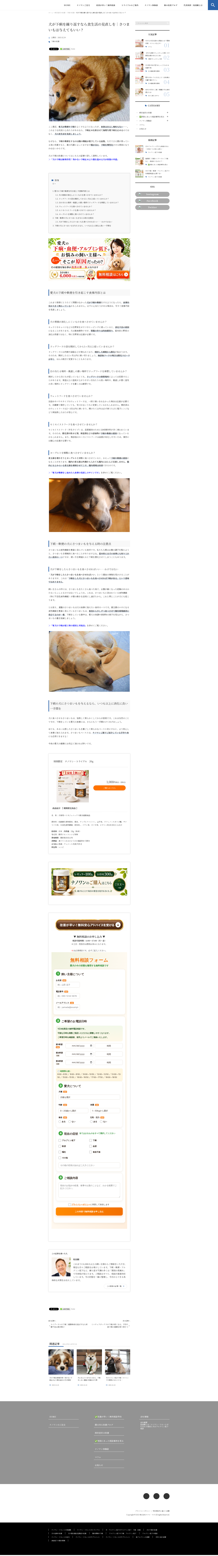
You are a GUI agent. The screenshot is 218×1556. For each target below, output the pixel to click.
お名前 (61, 980)
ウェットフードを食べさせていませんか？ (75, 206)
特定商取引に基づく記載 (161, 1511)
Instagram (152, 194)
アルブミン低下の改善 (155, 152)
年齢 (62, 1105)
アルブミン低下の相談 (149, 1533)
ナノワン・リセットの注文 (60, 1537)
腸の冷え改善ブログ (104, 1424)
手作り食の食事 (161, 1537)
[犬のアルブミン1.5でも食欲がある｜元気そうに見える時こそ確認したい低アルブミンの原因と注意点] (139, 149)
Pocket (73, 49)
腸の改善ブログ (170, 5)
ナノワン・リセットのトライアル (88, 1530)
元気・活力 (97, 1117)
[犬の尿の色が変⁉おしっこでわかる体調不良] (139, 68)
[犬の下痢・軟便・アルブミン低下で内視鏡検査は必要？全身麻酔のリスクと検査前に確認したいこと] (139, 173)
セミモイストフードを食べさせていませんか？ (77, 210)
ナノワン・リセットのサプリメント (88, 1537)
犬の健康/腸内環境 (153, 71)
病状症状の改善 (145, 112)
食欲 (62, 1117)
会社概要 (143, 1422)
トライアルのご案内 (129, 5)
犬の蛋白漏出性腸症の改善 (77, 1533)
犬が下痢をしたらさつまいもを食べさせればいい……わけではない (85, 221)
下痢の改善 (55, 41)
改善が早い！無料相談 (105, 5)
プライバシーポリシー (80, 1204)
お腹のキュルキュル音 (155, 59)
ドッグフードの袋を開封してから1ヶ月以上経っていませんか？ (84, 198)
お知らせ (142, 129)
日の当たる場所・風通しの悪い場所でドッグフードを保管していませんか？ (89, 202)
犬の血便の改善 (56, 1533)
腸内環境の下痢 (97, 1533)
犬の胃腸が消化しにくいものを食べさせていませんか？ (81, 195)
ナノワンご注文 (83, 5)
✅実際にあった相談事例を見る (151, 116)
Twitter (152, 207)
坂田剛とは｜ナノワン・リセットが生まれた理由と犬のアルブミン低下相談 (154, 1426)
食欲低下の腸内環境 (58, 1540)
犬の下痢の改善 (152, 1530)
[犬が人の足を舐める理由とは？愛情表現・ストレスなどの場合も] (139, 43)
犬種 (62, 1092)
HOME (67, 5)
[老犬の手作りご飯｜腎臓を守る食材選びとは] (139, 92)
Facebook (152, 200)
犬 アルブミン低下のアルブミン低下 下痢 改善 (123, 1530)
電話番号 (61, 991)
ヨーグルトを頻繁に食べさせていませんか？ (76, 214)
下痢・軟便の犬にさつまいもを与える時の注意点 (74, 218)
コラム (150, 46)
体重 (94, 1105)
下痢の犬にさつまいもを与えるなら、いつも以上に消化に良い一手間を (83, 225)
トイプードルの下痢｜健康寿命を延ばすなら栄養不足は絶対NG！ (69, 1325)
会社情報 (144, 1416)
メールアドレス (64, 1003)
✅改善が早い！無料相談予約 (108, 1416)
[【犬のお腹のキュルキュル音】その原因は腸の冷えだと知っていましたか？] (139, 56)
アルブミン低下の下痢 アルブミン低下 (122, 1533)
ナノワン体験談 (151, 5)
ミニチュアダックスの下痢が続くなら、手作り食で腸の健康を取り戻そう (109, 1325)
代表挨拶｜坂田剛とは (193, 5)
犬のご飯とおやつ (153, 95)
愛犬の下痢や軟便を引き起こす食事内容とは (72, 191)
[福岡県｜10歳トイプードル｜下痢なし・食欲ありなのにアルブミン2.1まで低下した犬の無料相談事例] (139, 161)
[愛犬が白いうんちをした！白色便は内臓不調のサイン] (139, 80)
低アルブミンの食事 (142, 1537)
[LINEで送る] (65, 49)
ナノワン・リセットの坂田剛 (61, 1530)
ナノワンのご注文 (57, 1424)
